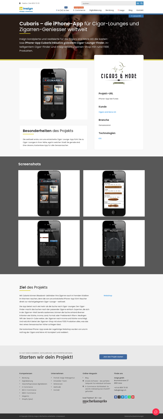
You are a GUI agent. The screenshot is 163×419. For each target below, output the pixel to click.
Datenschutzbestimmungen (134, 416)
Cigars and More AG (107, 112)
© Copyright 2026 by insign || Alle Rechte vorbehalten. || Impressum (42, 416)
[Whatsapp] (129, 397)
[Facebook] (115, 397)
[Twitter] (126, 397)
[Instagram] (119, 397)
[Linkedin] (122, 397)
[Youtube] (132, 397)
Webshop (108, 295)
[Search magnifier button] (141, 3)
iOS (100, 138)
